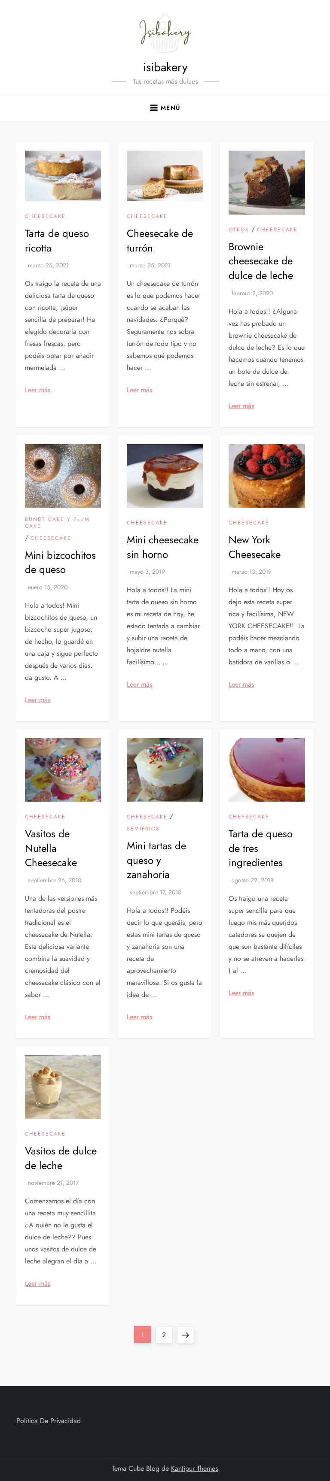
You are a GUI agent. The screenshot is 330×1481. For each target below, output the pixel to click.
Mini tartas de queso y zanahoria (156, 860)
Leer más (37, 390)
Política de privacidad (48, 1421)
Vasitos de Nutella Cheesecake (51, 848)
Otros (239, 230)
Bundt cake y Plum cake (57, 523)
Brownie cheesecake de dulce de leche (261, 261)
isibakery (165, 67)
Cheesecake (45, 216)
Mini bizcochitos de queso (60, 562)
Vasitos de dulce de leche (61, 1158)
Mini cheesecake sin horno (163, 547)
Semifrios (143, 829)
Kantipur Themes (194, 1468)
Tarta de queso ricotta (57, 240)
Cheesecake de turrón (160, 240)
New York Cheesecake (255, 547)
